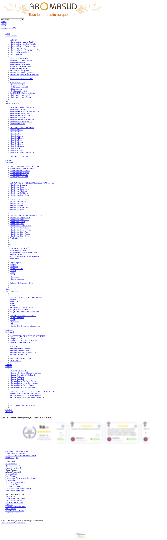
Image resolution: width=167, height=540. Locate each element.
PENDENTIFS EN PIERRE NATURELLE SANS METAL (32, 183)
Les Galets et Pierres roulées (20, 248)
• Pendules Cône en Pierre (19, 350)
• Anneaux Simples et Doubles (21, 60)
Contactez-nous (11, 464)
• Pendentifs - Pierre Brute (19, 236)
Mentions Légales (11, 458)
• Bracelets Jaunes (16, 136)
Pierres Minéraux (8, 243)
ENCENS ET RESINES (19, 371)
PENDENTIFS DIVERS (19, 199)
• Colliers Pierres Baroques (19, 173)
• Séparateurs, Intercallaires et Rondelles (24, 75)
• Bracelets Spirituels (17, 124)
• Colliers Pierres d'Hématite (20, 171)
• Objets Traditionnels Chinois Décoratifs (24, 312)
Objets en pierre (15, 263)
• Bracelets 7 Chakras (17, 109)
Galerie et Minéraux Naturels (15, 507)
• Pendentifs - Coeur (17, 187)
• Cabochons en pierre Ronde (20, 97)
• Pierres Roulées (16, 254)
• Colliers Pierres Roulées (19, 175)
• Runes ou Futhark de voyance (21, 342)
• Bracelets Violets (16, 150)
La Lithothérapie (11, 474)
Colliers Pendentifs (9, 161)
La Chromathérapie (12, 484)
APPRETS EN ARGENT (19, 58)
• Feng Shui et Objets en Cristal (21, 307)
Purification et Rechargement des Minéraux (20, 478)
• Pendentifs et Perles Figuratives (22, 73)
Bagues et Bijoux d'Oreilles (15, 498)
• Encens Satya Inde (17, 379)
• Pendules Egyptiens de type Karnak (23, 352)
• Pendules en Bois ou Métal (20, 348)
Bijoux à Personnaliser (13, 501)
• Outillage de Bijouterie (18, 91)
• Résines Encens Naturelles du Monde (24, 383)
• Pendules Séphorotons (18, 354)
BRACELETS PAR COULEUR (22, 128)
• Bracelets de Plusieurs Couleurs (22, 152)
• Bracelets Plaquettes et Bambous (22, 120)
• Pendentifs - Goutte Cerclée (20, 226)
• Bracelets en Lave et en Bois (21, 122)
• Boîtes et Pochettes (17, 85)
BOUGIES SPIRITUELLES (20, 359)
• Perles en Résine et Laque (20, 52)
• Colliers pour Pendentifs (19, 87)
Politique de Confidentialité (15, 454)
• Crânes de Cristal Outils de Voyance (23, 340)
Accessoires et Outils (17, 83)
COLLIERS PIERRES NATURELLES (24, 167)
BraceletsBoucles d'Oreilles (12, 102)
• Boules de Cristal (16, 338)
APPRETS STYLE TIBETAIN (21, 79)
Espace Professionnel (13, 468)
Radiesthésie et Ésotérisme (14, 511)
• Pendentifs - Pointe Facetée (20, 228)
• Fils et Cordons (16, 89)
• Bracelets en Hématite (18, 117)
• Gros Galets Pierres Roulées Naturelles (24, 256)
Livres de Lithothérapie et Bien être (22, 406)
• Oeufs (12, 275)
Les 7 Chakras (10, 476)
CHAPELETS (15, 361)
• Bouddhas (14, 267)
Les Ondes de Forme (12, 486)
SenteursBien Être (8, 366)
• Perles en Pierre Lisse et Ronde (21, 42)
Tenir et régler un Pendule (14, 490)
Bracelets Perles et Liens (14, 503)
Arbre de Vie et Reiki (13, 472)
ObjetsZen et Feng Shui (11, 290)
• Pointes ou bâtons (17, 279)
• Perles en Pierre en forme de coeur (23, 46)
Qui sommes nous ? (12, 466)
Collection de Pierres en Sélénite (21, 283)
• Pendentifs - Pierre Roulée (20, 195)
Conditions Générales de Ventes (16, 451)
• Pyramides (14, 277)
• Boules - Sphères (16, 269)
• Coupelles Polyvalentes (19, 68)
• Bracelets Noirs (16, 140)
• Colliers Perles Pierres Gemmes (22, 169)
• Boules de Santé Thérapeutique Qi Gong (25, 393)
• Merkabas (14, 324)
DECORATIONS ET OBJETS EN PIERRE (26, 297)
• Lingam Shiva (15, 258)
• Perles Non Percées (17, 48)
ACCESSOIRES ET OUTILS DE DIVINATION (28, 336)
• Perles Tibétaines (16, 54)
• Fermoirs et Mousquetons (19, 71)
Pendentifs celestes (16, 238)
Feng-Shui (9, 505)
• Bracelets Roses (16, 144)
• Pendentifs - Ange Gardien (20, 218)
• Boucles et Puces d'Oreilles (20, 64)
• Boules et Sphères (17, 318)
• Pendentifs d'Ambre (17, 203)
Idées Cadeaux (10, 509)
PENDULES (15, 346)
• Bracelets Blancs (16, 130)
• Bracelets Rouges (17, 146)
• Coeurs (13, 271)
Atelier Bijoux (10, 496)
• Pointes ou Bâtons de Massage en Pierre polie (27, 397)
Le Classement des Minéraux (15, 482)
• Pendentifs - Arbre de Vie (19, 220)
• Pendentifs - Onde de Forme (20, 230)
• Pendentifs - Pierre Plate (19, 232)
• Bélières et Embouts (17, 62)
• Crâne (12, 273)
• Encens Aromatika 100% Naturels (22, 375)
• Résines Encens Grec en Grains (22, 385)
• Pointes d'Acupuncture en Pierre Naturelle (25, 395)
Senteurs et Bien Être (13, 513)
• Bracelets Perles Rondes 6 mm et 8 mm (24, 111)
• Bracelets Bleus (16, 132)
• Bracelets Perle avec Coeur (20, 113)
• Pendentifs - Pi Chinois (19, 193)
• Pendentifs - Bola (17, 205)
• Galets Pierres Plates (18, 250)
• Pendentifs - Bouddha (18, 185)
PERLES (13, 40)
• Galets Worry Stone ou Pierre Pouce (23, 252)
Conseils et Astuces (9, 411)
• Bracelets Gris (15, 134)
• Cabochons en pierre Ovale (20, 95)
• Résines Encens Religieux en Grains (23, 387)
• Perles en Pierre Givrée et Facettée (23, 44)
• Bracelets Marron (17, 138)
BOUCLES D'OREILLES (19, 156)
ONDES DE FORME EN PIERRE (23, 316)
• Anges (13, 265)
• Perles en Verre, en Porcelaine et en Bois (25, 50)
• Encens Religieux (17, 377)
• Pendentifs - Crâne (17, 224)
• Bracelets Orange (17, 142)
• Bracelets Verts (16, 148)
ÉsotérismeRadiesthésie (9, 331)
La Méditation (10, 480)
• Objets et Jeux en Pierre (19, 310)
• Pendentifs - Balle (17, 209)
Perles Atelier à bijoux (11, 35)
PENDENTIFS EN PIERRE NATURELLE (26, 216)
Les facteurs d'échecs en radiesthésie (18, 488)
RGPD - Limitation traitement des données (20, 456)
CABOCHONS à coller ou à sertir (22, 93)
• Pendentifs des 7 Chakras (19, 207)
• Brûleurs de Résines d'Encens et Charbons (25, 373)
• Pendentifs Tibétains (18, 201)
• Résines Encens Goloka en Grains (23, 381)
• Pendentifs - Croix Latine (19, 189)
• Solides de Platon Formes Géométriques (25, 326)
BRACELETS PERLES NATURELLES (25, 107)
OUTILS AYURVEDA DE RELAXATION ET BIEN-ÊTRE (32, 391)
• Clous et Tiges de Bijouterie (20, 66)
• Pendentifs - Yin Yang (18, 191)
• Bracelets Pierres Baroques (20, 115)
